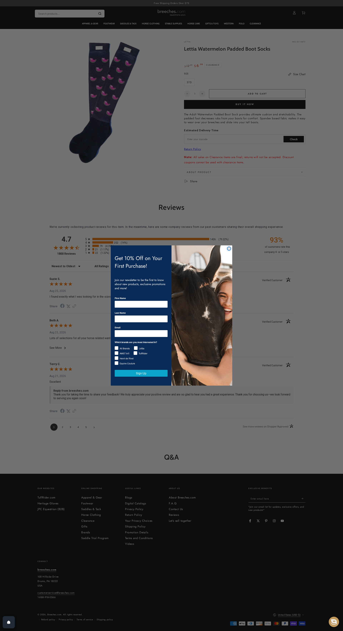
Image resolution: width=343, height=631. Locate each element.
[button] (334, 622)
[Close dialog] (229, 248)
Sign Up (141, 373)
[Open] (9, 622)
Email (117, 327)
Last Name (120, 312)
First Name (120, 298)
